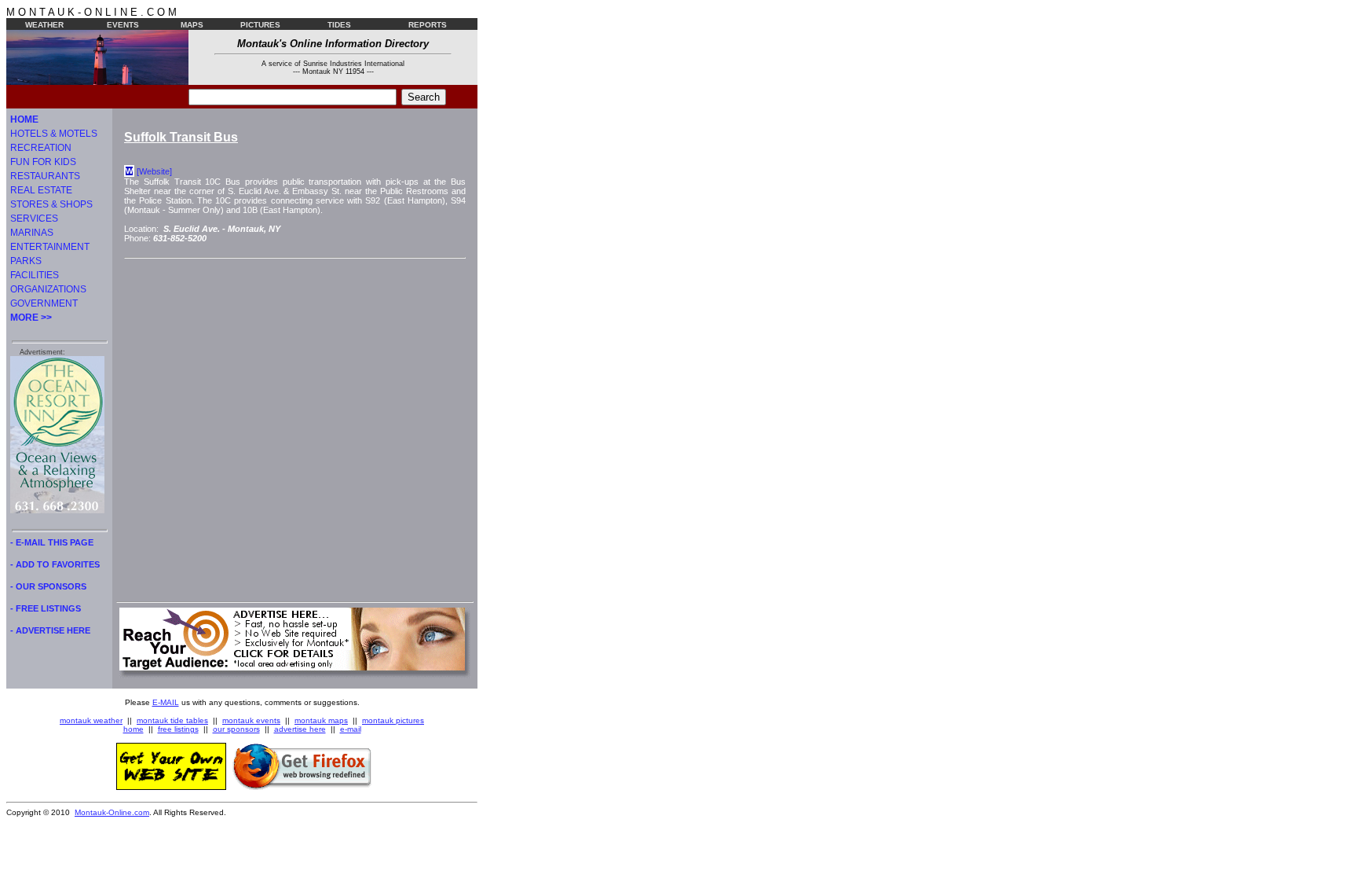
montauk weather (91, 720)
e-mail (350, 729)
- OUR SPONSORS (48, 586)
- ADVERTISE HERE (50, 630)
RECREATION (40, 147)
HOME (24, 119)
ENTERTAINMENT (50, 246)
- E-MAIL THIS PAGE (51, 542)
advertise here (300, 729)
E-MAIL (165, 702)
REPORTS (427, 24)
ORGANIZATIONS (48, 289)
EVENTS (123, 24)
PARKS (26, 260)
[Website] (154, 171)
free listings (178, 729)
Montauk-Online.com (112, 812)
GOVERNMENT (44, 303)
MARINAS (31, 232)
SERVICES (34, 218)
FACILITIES (34, 275)
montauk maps (321, 720)
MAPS (192, 24)
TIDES (339, 24)
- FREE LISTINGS (45, 608)
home (133, 729)
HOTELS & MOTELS (53, 133)
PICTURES (260, 24)
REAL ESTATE (41, 190)
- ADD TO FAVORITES (55, 564)
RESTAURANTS (45, 176)
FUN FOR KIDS (43, 161)
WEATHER (44, 24)
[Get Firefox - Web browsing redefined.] (302, 786)
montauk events (251, 720)
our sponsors (236, 729)
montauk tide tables (172, 720)
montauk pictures (393, 720)
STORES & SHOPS (51, 204)
